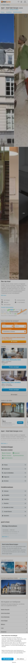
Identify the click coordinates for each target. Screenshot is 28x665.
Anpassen (14, 662)
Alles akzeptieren (7, 659)
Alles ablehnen (20, 659)
